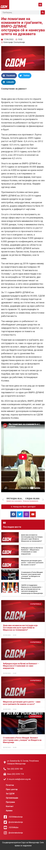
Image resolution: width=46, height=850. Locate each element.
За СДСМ (10, 793)
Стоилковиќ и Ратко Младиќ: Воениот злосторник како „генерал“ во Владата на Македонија (22, 740)
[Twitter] (20, 514)
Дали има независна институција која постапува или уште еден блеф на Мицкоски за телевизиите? (20, 627)
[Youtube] (33, 514)
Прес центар (12, 789)
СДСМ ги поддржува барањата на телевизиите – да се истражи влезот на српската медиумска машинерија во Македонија (32, 589)
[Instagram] (26, 514)
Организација (12, 798)
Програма (10, 802)
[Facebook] (13, 514)
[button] (40, 4)
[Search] (43, 12)
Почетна (10, 785)
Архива (9, 810)
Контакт (10, 806)
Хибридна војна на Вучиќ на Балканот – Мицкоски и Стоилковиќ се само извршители (21, 665)
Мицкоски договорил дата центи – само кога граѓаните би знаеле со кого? (32, 563)
